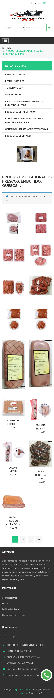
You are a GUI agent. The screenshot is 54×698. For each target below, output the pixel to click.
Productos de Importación (20, 112)
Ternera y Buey (14, 88)
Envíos (5, 603)
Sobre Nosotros (9, 598)
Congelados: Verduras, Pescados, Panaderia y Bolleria (24, 121)
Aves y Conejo (13, 95)
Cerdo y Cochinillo (16, 74)
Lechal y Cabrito (14, 81)
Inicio (7, 48)
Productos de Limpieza (18, 136)
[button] (39, 3)
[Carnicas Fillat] (27, 15)
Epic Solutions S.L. (23, 689)
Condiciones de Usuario (13, 615)
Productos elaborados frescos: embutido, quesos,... (24, 103)
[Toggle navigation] (5, 41)
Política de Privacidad (12, 609)
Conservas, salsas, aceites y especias (26, 129)
